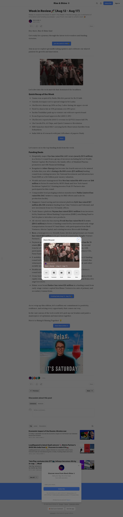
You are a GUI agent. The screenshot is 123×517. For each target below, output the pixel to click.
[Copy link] (46, 273)
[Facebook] (54, 273)
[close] (78, 239)
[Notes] (69, 273)
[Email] (61, 273)
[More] (77, 273)
